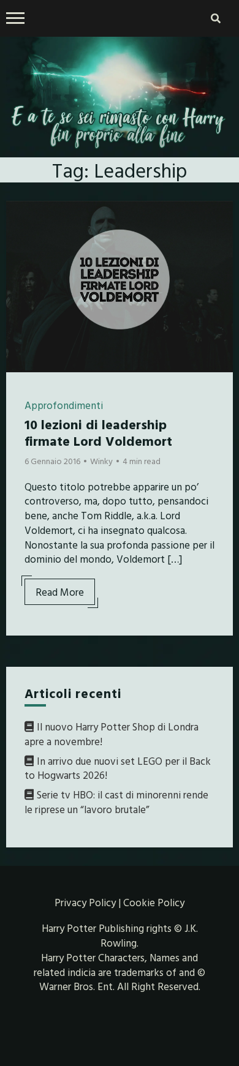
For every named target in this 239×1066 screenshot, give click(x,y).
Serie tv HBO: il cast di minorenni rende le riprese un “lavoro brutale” (116, 802)
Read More (60, 591)
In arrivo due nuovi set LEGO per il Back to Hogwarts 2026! (118, 768)
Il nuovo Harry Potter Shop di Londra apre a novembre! (112, 734)
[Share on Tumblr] (20, 262)
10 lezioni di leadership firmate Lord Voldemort (98, 432)
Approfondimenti (64, 405)
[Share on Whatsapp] (20, 284)
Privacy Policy (85, 902)
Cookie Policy (153, 902)
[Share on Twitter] (20, 240)
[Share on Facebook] (20, 218)
